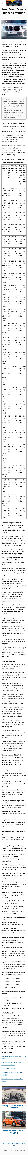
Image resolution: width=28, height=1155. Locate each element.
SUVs (14, 16)
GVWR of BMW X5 (10, 117)
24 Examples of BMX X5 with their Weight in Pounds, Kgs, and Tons (15, 104)
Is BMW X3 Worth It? (8, 1069)
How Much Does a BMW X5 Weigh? (13, 101)
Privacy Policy (7, 1143)
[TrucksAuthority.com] (14, 3)
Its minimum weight (11, 108)
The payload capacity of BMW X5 (14, 116)
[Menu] (2, 3)
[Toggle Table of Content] (23, 99)
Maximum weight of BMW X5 (14, 107)
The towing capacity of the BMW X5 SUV (15, 113)
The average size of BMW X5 (14, 110)
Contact (17, 1143)
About (13, 1143)
